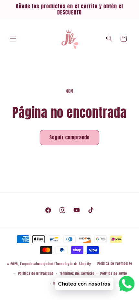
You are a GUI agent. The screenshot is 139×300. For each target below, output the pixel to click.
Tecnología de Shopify (73, 264)
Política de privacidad (35, 273)
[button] (13, 39)
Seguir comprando (69, 137)
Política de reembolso (115, 263)
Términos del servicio (76, 273)
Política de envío (113, 273)
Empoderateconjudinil (37, 264)
